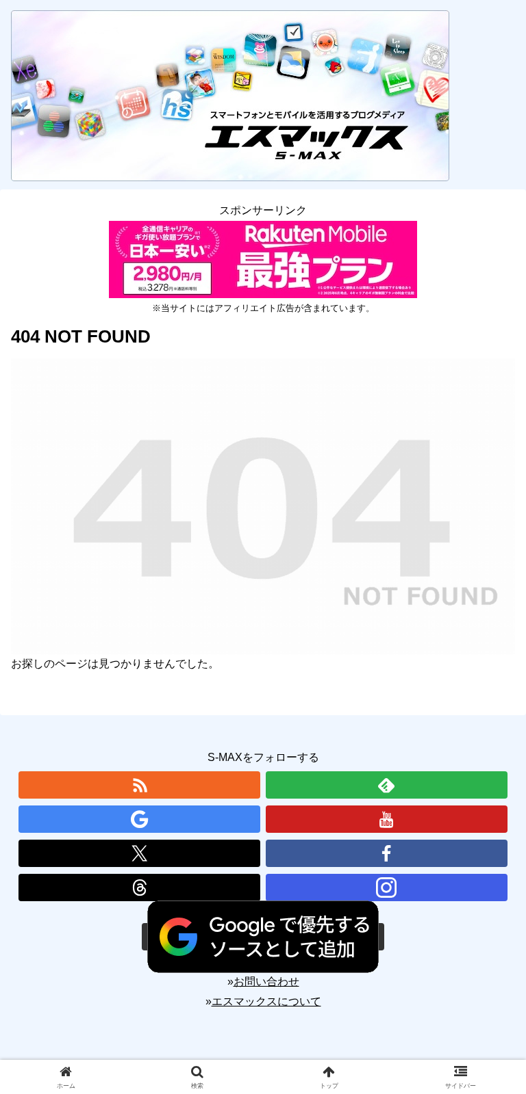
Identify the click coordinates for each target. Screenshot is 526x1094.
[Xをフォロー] (139, 853)
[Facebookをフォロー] (387, 853)
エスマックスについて (266, 1001)
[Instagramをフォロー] (387, 887)
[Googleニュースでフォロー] (139, 819)
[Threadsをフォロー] (139, 887)
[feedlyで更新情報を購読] (387, 785)
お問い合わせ (266, 981)
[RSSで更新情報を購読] (139, 785)
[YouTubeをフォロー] (387, 819)
